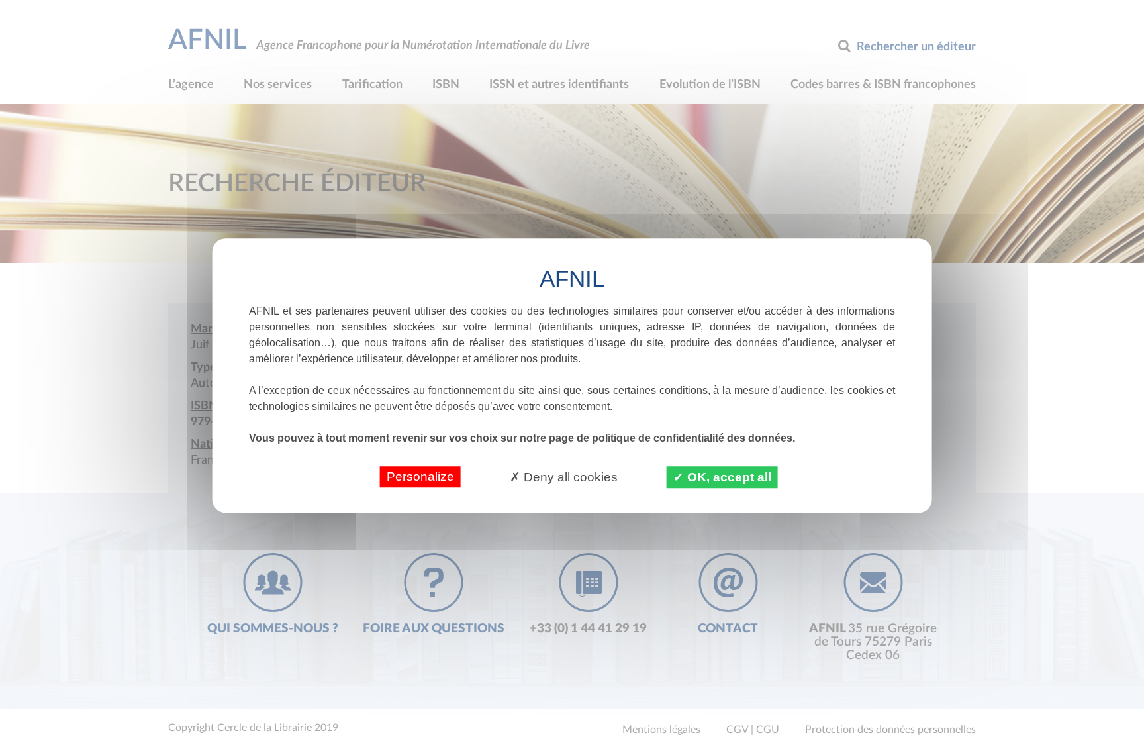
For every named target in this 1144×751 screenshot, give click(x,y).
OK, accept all (727, 477)
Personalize (420, 476)
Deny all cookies (569, 477)
